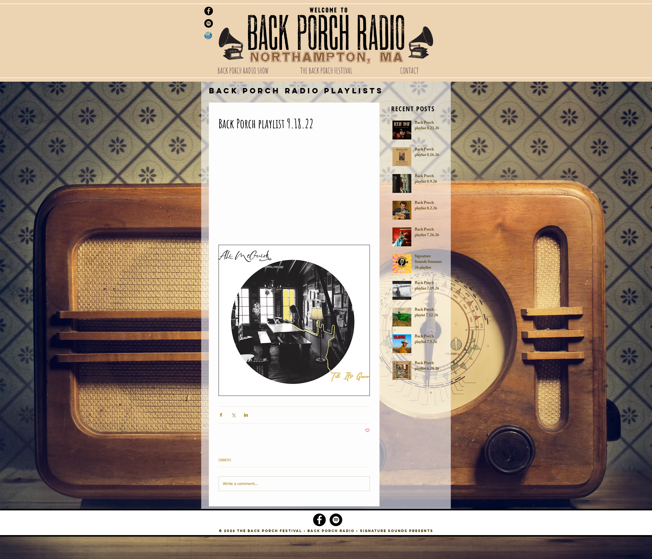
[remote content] (294, 190)
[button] (242, 70)
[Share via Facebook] (221, 414)
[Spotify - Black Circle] (208, 23)
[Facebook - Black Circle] (208, 11)
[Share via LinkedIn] (245, 414)
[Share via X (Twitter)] (233, 414)
